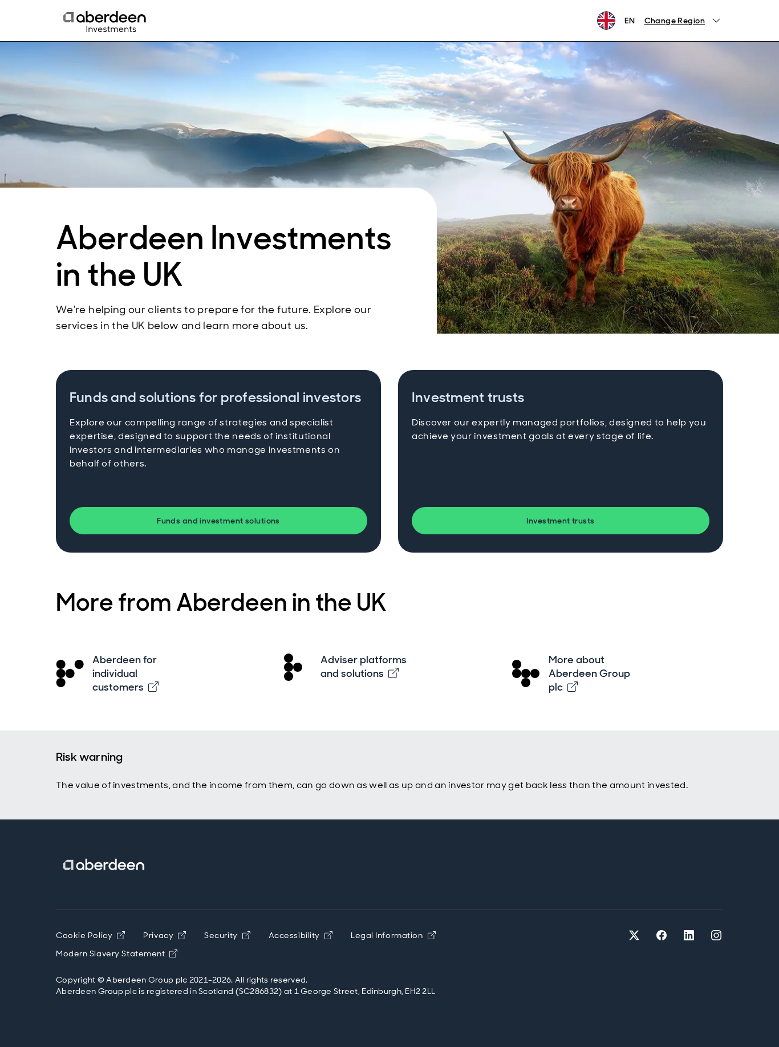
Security (227, 935)
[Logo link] (104, 865)
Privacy (164, 935)
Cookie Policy (90, 935)
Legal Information (393, 935)
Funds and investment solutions (218, 521)
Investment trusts (560, 521)
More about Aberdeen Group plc (589, 673)
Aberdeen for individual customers (124, 673)
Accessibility (300, 935)
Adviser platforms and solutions (363, 666)
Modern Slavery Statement (116, 953)
